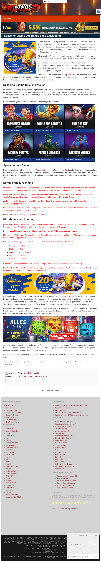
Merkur (8, 462)
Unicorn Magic (11, 420)
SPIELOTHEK (60, 547)
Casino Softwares (17, 539)
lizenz (8, 457)
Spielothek (10, 485)
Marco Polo (10, 417)
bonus (32, 362)
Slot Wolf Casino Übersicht (66, 481)
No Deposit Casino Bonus (64, 466)
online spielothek (12, 473)
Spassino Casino (87, 44)
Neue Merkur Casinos (49, 550)
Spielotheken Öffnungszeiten (48, 541)
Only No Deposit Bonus (63, 464)
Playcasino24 (38, 556)
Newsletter (59, 537)
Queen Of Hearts (12, 415)
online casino (60, 362)
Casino (57, 450)
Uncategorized (11, 492)
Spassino (7, 302)
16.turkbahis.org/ (61, 429)
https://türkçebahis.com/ (63, 426)
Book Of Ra (10, 436)
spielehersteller (11, 483)
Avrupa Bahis (60, 462)
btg (7, 438)
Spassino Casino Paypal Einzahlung (68, 413)
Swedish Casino (61, 443)
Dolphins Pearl (11, 410)
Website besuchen (41, 376)
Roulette (64, 541)
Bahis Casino (60, 459)
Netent (8, 464)
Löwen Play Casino (33, 548)
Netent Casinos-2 (32, 539)
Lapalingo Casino (61, 452)
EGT (33, 540)
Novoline (9, 469)
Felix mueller (20, 362)
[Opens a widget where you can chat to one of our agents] (83, 546)
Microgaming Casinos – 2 (60, 539)
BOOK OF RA (11, 405)
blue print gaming (12, 431)
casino (37, 362)
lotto (7, 459)
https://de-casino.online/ (63, 422)
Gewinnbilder (36, 544)
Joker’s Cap (58, 544)
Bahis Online (59, 457)
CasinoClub (10, 445)
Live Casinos (42, 540)
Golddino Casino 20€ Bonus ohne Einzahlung (71, 405)
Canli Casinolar (60, 447)
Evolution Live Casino (63, 438)
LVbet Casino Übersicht (65, 485)
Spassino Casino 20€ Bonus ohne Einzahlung (71, 415)
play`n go (9, 476)
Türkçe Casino (60, 445)
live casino (52, 362)
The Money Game (12, 422)
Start (5, 537)
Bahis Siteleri (60, 455)
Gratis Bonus (69, 296)
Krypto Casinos (60, 410)
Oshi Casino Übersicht (65, 488)
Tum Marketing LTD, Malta (69, 509)
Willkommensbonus (56, 540)
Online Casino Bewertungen (43, 537)
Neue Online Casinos (45, 547)
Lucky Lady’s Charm (13, 413)
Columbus (9, 408)
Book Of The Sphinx (42, 545)
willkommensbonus (80, 362)
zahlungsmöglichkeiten (14, 497)
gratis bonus (44, 362)
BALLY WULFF (50, 551)
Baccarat (26, 544)
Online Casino (60, 469)
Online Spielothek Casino (64, 436)
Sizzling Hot (47, 544)
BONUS (46, 552)
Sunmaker (9, 490)
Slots (8, 478)
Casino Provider (12, 443)
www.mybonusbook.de (63, 431)
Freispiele (32, 541)
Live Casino (66, 170)
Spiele (8, 480)
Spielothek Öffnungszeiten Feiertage (17, 540)
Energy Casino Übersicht (66, 483)
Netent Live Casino (62, 440)
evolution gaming (12, 447)
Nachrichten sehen (25, 376)
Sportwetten (59, 433)
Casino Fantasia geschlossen (16, 541)
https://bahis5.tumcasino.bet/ (65, 424)
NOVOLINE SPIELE (49, 548)
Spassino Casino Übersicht (67, 476)
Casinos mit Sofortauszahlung (20, 537)
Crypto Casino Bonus (62, 408)
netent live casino (12, 466)
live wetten (10, 455)
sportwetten (69, 362)
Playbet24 (8, 542)
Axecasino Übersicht (64, 478)
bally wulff (9, 429)
